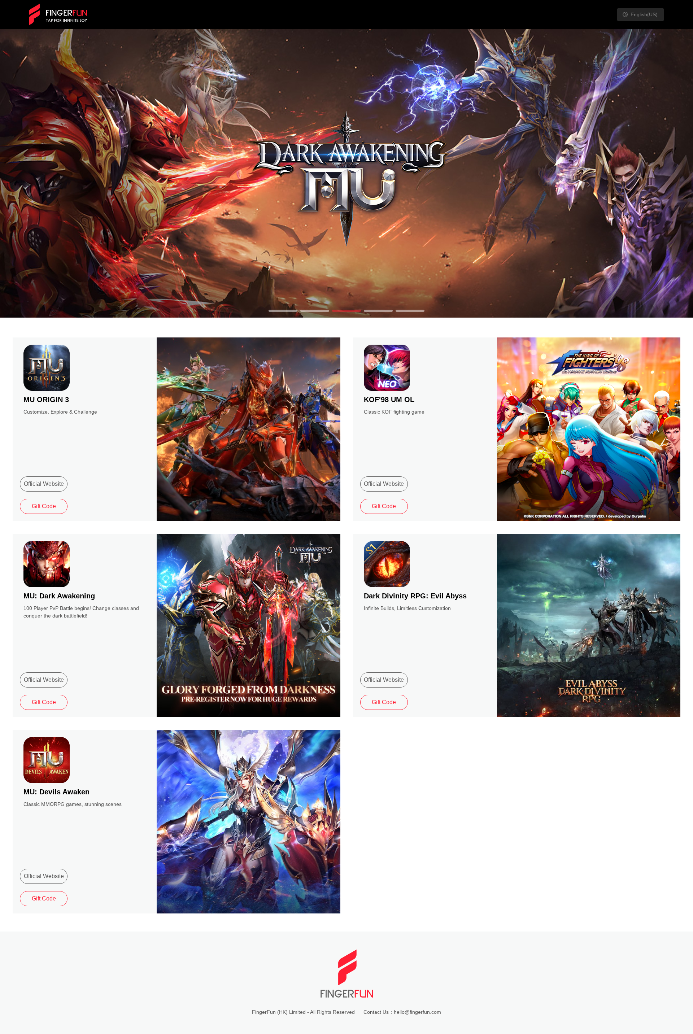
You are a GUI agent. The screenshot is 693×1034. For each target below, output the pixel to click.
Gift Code (44, 506)
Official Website (44, 484)
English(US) (644, 14)
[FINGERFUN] (58, 14)
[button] (283, 311)
